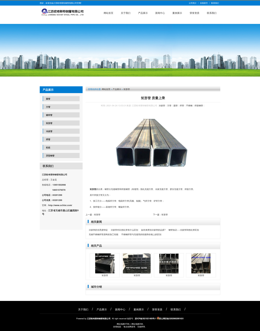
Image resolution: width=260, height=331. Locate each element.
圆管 (48, 98)
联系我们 (215, 3)
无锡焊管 (141, 326)
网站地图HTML (123, 323)
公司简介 (193, 3)
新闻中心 (160, 13)
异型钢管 (50, 155)
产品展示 (143, 13)
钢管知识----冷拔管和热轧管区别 (184, 229)
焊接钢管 (199, 105)
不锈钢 (189, 105)
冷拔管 (49, 131)
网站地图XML (137, 323)
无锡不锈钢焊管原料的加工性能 (103, 234)
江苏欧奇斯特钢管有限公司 (54, 174)
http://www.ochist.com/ (60, 205)
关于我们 (125, 13)
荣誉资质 (194, 13)
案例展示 (177, 13)
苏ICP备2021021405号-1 (145, 318)
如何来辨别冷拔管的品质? (153, 229)
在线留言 (204, 3)
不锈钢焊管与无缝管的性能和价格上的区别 (141, 234)
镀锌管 (49, 114)
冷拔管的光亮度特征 (98, 229)
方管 (48, 106)
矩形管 (49, 123)
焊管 (48, 139)
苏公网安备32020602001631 (171, 318)
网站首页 (108, 13)
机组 (48, 147)
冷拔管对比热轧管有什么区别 (124, 229)
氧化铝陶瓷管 (129, 326)
